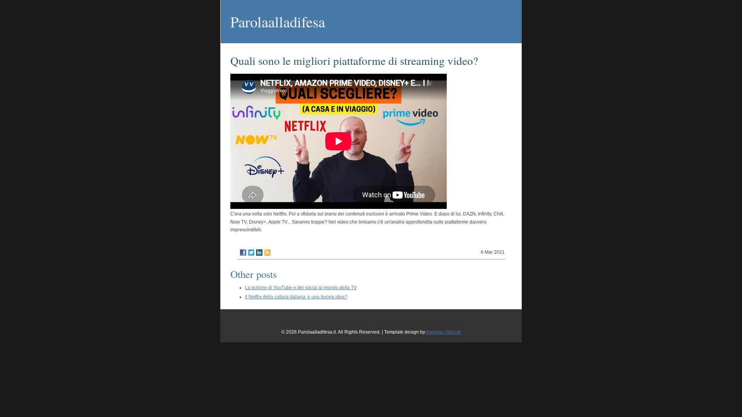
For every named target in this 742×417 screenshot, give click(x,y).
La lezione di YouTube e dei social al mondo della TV (301, 287)
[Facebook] (243, 252)
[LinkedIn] (259, 252)
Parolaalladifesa (277, 22)
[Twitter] (251, 252)
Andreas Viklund (443, 332)
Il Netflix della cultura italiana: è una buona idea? (296, 297)
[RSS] (267, 252)
